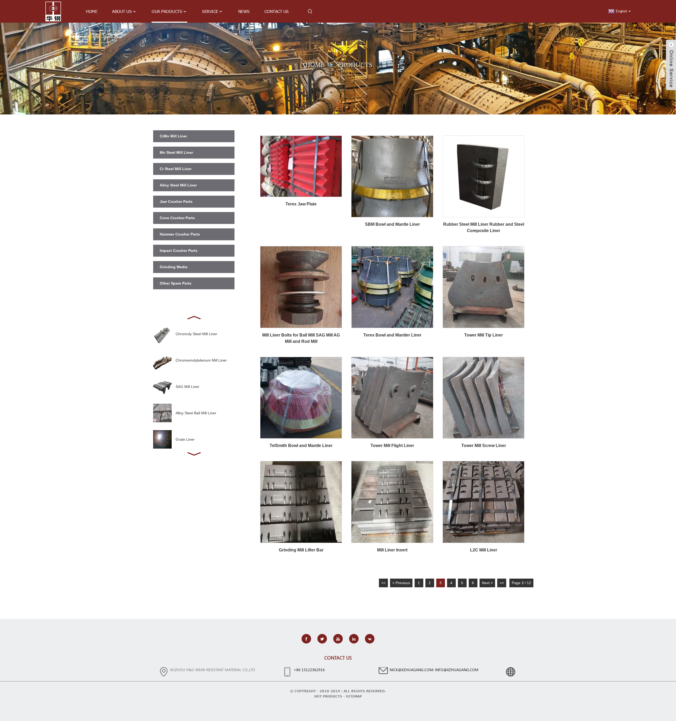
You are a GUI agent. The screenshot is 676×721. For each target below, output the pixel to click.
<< (383, 583)
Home (91, 11)
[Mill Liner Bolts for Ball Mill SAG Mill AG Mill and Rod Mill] (301, 287)
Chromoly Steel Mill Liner (196, 334)
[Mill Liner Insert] (392, 501)
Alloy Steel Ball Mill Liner (196, 413)
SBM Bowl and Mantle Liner (392, 224)
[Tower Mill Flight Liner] (392, 397)
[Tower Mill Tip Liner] (483, 287)
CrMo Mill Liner (173, 136)
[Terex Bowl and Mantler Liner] (392, 287)
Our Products (167, 11)
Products (355, 64)
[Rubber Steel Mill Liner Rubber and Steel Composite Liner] (483, 176)
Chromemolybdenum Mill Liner (201, 360)
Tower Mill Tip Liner (483, 335)
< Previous (401, 583)
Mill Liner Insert (392, 550)
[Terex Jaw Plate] (301, 166)
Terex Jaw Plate (301, 204)
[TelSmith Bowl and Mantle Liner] (301, 397)
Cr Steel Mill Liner (175, 169)
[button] (193, 317)
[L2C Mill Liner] (483, 501)
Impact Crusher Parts (179, 250)
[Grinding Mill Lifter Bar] (301, 501)
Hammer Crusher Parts (180, 234)
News (244, 11)
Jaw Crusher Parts (176, 201)
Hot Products (328, 696)
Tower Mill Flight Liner (392, 445)
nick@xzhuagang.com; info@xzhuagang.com (434, 669)
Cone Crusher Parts (177, 218)
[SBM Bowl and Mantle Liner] (392, 176)
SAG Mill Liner (187, 386)
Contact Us (276, 11)
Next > (487, 583)
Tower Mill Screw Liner (483, 445)
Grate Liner (185, 439)
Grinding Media (173, 267)
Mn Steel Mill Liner (176, 152)
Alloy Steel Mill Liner (178, 185)
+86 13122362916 (309, 669)
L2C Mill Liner (483, 550)
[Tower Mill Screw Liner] (483, 397)
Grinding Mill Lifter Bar (301, 550)
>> (502, 583)
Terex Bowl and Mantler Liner (392, 335)
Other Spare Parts (175, 283)
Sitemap (354, 696)
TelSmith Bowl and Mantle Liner (301, 445)
